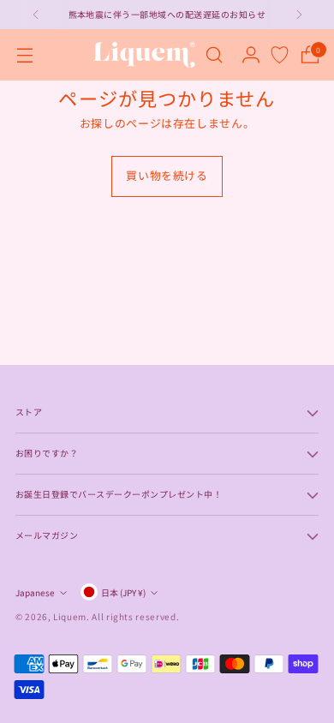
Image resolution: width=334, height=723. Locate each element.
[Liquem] (143, 55)
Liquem (69, 616)
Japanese (35, 592)
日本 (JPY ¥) (123, 592)
